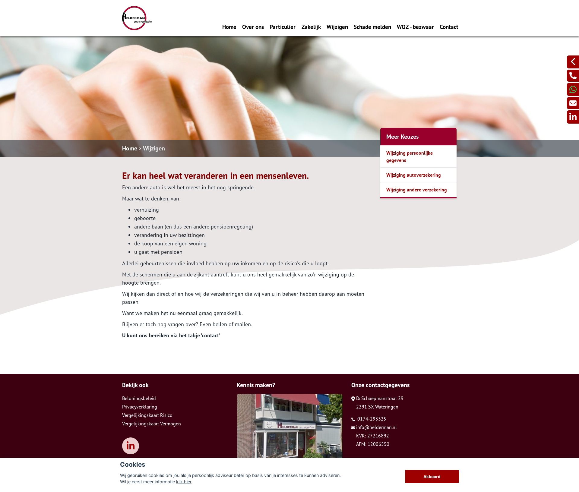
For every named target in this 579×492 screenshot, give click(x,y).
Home (229, 26)
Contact (449, 26)
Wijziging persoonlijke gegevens (409, 156)
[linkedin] (573, 116)
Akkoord (432, 476)
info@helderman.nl (376, 427)
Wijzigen (337, 26)
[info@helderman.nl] (573, 103)
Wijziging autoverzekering (413, 175)
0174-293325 (371, 419)
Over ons (253, 26)
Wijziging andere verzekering (416, 190)
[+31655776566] (573, 89)
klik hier (183, 481)
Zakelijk (311, 26)
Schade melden (372, 26)
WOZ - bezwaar (415, 26)
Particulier (283, 26)
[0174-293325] (573, 76)
